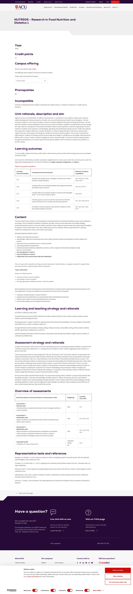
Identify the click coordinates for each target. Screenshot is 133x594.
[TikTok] (89, 563)
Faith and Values (20, 2)
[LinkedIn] (83, 563)
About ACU (107, 7)
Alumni (38, 2)
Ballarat (43, 563)
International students (61, 7)
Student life (73, 7)
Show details (97, 590)
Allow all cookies (118, 570)
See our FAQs (90, 531)
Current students (90, 2)
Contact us (115, 2)
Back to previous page (26, 493)
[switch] (53, 590)
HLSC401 (18, 105)
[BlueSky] (92, 563)
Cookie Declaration (33, 576)
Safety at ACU (59, 2)
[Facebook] (77, 563)
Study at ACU (48, 7)
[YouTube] (86, 563)
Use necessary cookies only (118, 582)
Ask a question (56, 543)
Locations (82, 7)
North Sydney (59, 563)
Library (101, 2)
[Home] (21, 7)
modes (34, 69)
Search (114, 7)
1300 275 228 (104, 543)
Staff (107, 2)
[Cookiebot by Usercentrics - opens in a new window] (12, 590)
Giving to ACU (48, 2)
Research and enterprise (94, 7)
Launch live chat (55, 531)
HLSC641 (64, 105)
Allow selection (118, 576)
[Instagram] (80, 563)
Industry (30, 2)
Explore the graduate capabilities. (25, 166)
